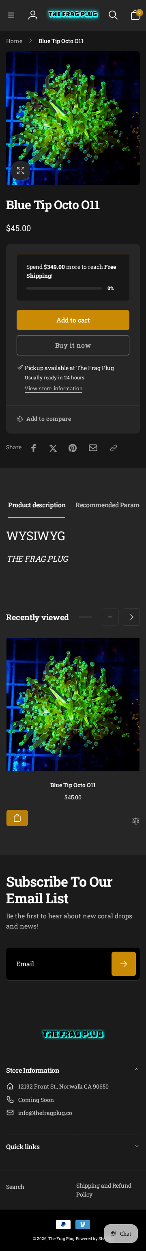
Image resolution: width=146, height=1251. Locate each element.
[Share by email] (93, 448)
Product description (36, 504)
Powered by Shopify (94, 1238)
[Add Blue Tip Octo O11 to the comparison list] (136, 821)
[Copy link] (114, 448)
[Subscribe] (124, 964)
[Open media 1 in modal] (73, 118)
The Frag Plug (61, 1238)
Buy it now (73, 345)
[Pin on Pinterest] (73, 448)
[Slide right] (131, 617)
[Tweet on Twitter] (53, 448)
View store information (53, 388)
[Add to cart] (17, 818)
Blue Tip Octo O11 (72, 785)
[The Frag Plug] (73, 1049)
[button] (11, 15)
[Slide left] (110, 617)
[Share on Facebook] (34, 448)
